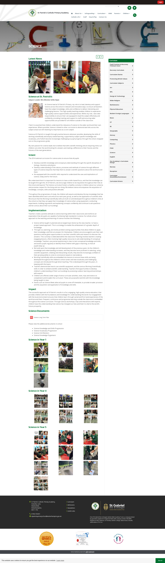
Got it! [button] (160, 560)
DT (111, 122)
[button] (134, 15)
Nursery (112, 167)
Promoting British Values (118, 79)
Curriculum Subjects (117, 83)
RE (111, 126)
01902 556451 (35, 514)
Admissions (71, 505)
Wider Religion (115, 100)
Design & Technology (117, 96)
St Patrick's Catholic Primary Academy (53, 13)
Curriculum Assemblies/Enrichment (118, 176)
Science (112, 152)
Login (160, 2)
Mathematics (114, 105)
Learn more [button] (60, 560)
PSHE (111, 148)
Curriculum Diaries (116, 74)
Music (112, 118)
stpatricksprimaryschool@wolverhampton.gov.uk (46, 516)
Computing (114, 139)
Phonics (112, 144)
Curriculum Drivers (116, 181)
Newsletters (71, 508)
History (112, 135)
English (112, 157)
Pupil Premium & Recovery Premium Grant (119, 65)
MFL (111, 92)
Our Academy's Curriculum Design (119, 161)
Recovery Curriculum (117, 70)
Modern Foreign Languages (119, 113)
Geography (114, 131)
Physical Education (116, 109)
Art (111, 87)
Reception (113, 171)
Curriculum (71, 502)
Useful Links (71, 511)
